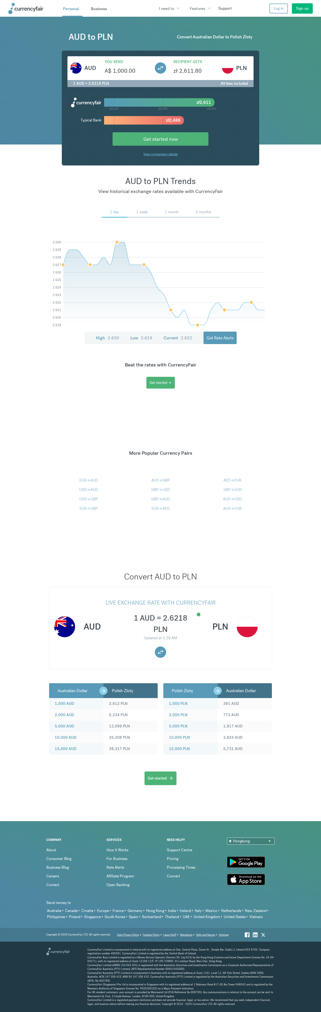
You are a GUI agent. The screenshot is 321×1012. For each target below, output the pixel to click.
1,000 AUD (64, 703)
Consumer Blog (58, 858)
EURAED (160, 508)
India (172, 910)
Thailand (172, 916)
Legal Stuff (169, 934)
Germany (135, 910)
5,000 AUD (64, 726)
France (118, 910)
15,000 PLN (179, 748)
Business (99, 8)
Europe (103, 910)
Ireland (185, 910)
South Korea (115, 916)
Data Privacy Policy (128, 934)
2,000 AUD (64, 714)
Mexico (211, 910)
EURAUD (88, 480)
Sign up (302, 8)
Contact (52, 884)
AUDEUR (232, 508)
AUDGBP (160, 480)
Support (225, 8)
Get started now (160, 139)
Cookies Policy (151, 934)
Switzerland (151, 916)
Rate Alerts (115, 867)
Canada (71, 910)
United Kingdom (207, 916)
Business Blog (57, 867)
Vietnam (256, 916)
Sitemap (224, 934)
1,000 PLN (178, 703)
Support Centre (179, 849)
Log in (279, 8)
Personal (71, 8)
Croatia (87, 910)
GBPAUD (160, 499)
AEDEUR (232, 480)
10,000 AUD (65, 737)
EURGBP (89, 508)
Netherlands (231, 910)
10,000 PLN (179, 737)
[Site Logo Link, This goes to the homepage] (33, 8)
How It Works (117, 849)
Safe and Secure (205, 934)
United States (235, 916)
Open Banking (117, 884)
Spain (133, 916)
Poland (74, 916)
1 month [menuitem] (172, 211)
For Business (116, 858)
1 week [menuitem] (142, 211)
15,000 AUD (65, 748)
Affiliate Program (120, 876)
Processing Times (181, 867)
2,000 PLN (178, 714)
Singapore (92, 916)
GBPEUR (232, 489)
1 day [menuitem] (114, 211)
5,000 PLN (178, 726)
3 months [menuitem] (203, 211)
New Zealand (255, 910)
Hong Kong (155, 910)
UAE (186, 916)
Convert (173, 876)
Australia (54, 910)
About (51, 849)
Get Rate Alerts (220, 338)
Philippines (56, 916)
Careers (52, 876)
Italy (198, 910)
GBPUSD (160, 489)
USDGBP (88, 499)
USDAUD (88, 489)
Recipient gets (187, 61)
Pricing (172, 858)
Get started (160, 382)
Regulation (186, 934)
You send (114, 61)
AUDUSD (232, 499)
